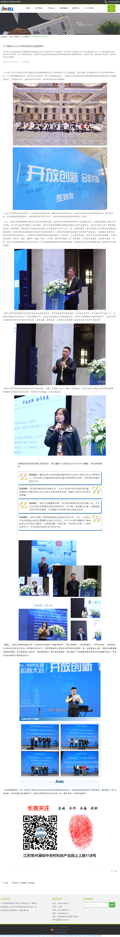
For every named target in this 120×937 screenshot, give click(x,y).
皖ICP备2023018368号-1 (61, 929)
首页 (11, 37)
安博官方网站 (10, 936)
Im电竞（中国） (41, 936)
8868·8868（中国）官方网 (83, 936)
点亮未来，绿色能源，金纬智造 (23, 883)
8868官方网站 (30, 936)
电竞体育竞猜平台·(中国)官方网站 (62, 936)
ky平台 (49, 936)
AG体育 (2, 936)
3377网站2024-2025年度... (39, 37)
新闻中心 (18, 37)
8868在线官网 (20, 936)
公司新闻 (26, 37)
